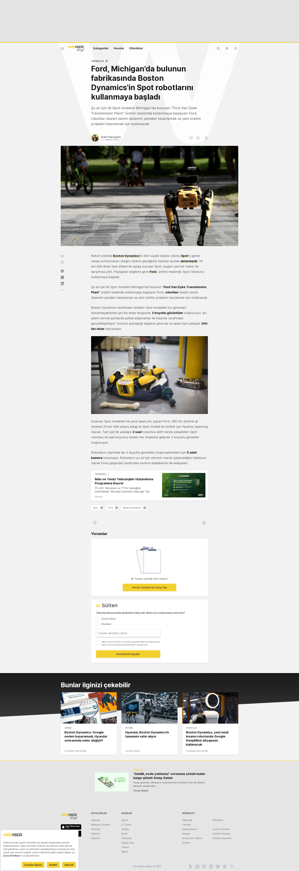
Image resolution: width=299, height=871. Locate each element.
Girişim (67, 728)
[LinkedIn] (197, 866)
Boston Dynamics (126, 256)
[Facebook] (224, 866)
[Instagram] (211, 866)
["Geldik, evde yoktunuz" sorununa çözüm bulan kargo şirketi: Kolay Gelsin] (112, 781)
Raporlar (95, 838)
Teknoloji (97, 61)
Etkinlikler (136, 48)
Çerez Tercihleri (221, 829)
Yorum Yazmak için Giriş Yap (149, 587)
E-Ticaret (126, 824)
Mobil (124, 833)
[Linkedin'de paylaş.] (62, 283)
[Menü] (62, 49)
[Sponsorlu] (183, 485)
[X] (190, 866)
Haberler (95, 820)
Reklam (186, 833)
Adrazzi (99, 496)
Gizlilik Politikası (221, 833)
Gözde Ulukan (132, 750)
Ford (153, 272)
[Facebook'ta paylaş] (62, 271)
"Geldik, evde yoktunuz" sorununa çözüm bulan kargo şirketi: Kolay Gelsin (169, 776)
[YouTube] (204, 866)
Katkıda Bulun (189, 829)
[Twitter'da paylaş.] (62, 277)
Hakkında (187, 820)
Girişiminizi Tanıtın (192, 838)
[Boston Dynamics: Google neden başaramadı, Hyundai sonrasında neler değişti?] (89, 708)
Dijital (124, 820)
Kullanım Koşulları (222, 838)
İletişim (186, 842)
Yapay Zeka (127, 842)
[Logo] (76, 48)
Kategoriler (101, 48)
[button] (149, 375)
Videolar (95, 829)
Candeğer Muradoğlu (75, 750)
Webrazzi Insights (100, 824)
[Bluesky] (217, 866)
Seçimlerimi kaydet (128, 654)
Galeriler (95, 833)
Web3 (124, 851)
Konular (119, 48)
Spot (184, 256)
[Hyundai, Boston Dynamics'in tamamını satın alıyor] (149, 708)
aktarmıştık (188, 261)
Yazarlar (186, 824)
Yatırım (129, 728)
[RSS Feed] (231, 866)
